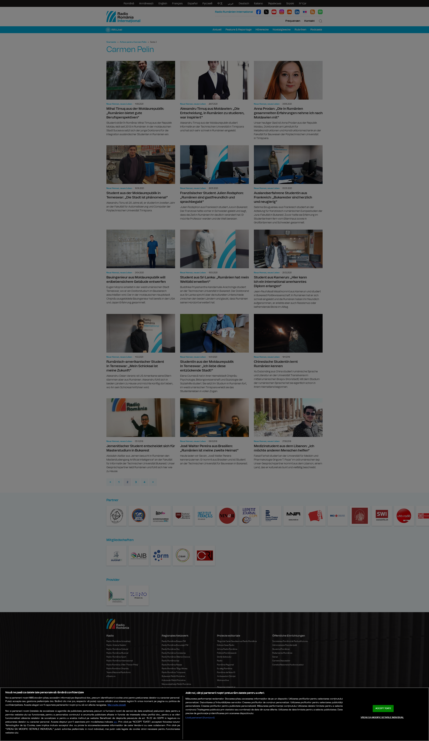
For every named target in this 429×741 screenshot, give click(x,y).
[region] (214, 714)
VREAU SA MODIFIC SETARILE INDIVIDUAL (382, 717)
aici (115, 722)
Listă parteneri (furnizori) (200, 717)
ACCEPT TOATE (383, 708)
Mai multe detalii (117, 705)
